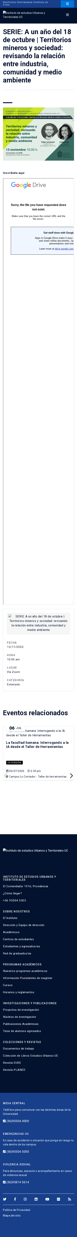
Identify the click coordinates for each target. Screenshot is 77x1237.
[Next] (71, 776)
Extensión (14, 762)
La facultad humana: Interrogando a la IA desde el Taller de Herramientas (37, 745)
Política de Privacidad (16, 1209)
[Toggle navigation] (67, 3)
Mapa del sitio (12, 1215)
